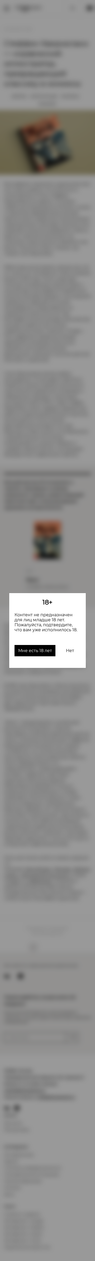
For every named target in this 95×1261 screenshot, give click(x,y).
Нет (70, 650)
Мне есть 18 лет (35, 650)
